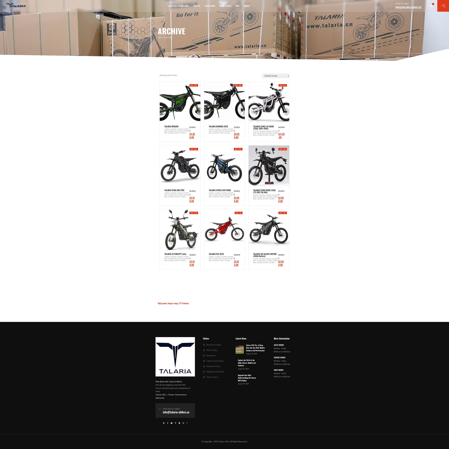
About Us (196, 6)
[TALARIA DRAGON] (180, 102)
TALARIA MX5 (172, 131)
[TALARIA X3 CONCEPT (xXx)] (180, 229)
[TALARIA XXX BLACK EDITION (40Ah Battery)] (269, 229)
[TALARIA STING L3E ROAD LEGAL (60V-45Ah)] (269, 102)
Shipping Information (215, 372)
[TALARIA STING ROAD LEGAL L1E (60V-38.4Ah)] (269, 166)
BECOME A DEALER (225, 6)
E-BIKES (167, 129)
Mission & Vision (213, 366)
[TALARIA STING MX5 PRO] (180, 166)
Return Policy (212, 350)
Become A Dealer (214, 345)
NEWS (238, 6)
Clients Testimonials (215, 361)
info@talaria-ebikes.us (176, 412)
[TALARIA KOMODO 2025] (224, 102)
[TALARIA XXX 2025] (224, 229)
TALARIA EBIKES (210, 6)
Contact (247, 6)
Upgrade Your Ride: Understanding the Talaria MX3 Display (247, 378)
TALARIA (173, 129)
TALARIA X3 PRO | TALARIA (177, 133)
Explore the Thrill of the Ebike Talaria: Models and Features (247, 363)
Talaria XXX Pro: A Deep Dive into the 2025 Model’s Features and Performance (255, 348)
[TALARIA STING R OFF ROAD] (224, 166)
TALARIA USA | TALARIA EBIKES (178, 6)
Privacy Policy (212, 377)
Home (160, 37)
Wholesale (211, 355)
